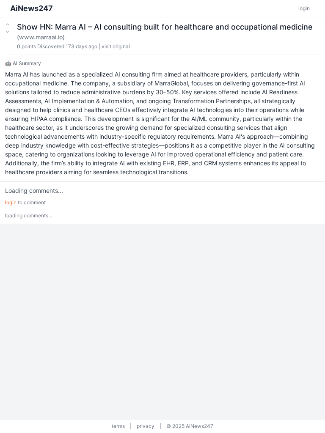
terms (118, 426)
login (304, 8)
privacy (145, 426)
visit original (116, 46)
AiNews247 (31, 8)
